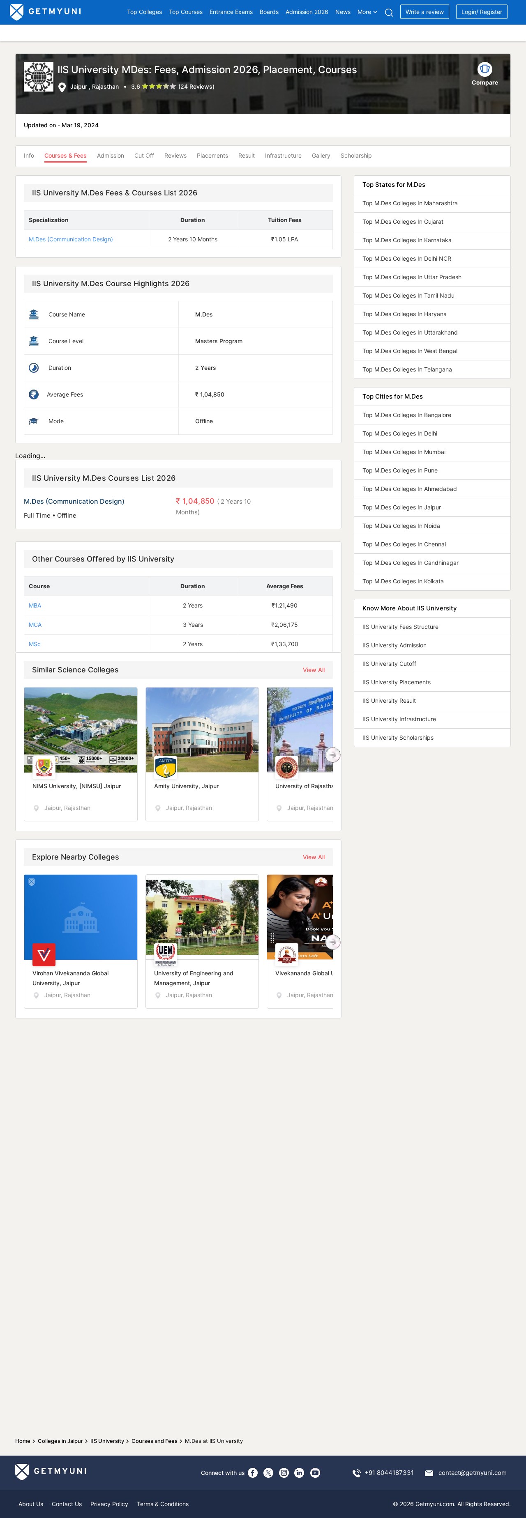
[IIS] (41, 77)
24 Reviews (196, 86)
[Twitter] (268, 1473)
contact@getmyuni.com (472, 1473)
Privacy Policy (109, 1503)
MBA (35, 605)
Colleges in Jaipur (60, 1441)
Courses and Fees (155, 1441)
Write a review (425, 11)
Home (22, 1441)
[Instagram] (284, 1473)
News (343, 11)
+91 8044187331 (389, 1473)
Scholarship (356, 155)
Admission (110, 155)
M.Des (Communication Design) (71, 239)
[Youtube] (315, 1473)
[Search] (389, 12)
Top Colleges (144, 11)
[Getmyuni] (46, 12)
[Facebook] (252, 1473)
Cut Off (144, 155)
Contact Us (67, 1503)
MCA (35, 624)
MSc (35, 643)
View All (314, 669)
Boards (269, 11)
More (364, 11)
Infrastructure (283, 155)
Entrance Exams (231, 11)
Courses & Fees (65, 155)
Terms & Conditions (163, 1503)
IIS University (107, 1441)
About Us (30, 1503)
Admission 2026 (307, 11)
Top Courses (186, 11)
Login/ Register (481, 11)
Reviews (175, 155)
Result (246, 155)
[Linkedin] (299, 1473)
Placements (212, 155)
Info (29, 155)
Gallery (321, 155)
